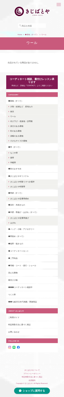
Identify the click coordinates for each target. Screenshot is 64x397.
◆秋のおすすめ (14, 169)
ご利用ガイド (13, 317)
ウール (13, 116)
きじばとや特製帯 (17, 187)
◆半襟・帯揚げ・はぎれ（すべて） (23, 212)
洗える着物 (13, 273)
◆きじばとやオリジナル (18, 176)
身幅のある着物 (16, 136)
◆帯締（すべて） (15, 193)
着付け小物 (13, 280)
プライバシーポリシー (32, 373)
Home (20, 34)
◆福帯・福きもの (15, 244)
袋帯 (12, 158)
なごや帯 (14, 153)
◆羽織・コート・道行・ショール (22, 265)
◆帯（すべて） (14, 147)
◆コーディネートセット (18, 251)
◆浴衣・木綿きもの (16, 205)
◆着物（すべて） (32, 34)
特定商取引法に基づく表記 (19, 325)
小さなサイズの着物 (18, 141)
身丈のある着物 (16, 126)
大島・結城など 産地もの (21, 107)
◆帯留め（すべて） (16, 236)
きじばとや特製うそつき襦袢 (22, 182)
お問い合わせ (13, 332)
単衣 (12, 112)
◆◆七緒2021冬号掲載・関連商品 (22, 302)
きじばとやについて (32, 370)
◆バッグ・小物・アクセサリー (21, 229)
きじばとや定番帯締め (19, 199)
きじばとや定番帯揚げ (19, 218)
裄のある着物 (15, 131)
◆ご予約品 (13, 258)
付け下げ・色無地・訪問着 (21, 121)
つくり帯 (12, 295)
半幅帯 (13, 162)
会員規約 (32, 380)
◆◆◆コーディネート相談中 (20, 287)
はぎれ (13, 223)
